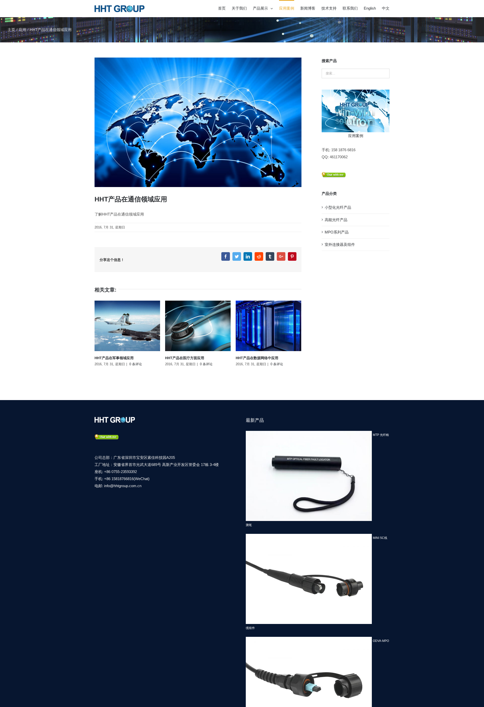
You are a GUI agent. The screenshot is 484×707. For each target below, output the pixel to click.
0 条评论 (135, 364)
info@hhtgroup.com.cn (122, 486)
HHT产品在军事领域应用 (114, 358)
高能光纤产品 (336, 220)
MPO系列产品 (337, 232)
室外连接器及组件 (340, 244)
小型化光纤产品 (338, 207)
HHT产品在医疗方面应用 (184, 358)
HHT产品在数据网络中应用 (257, 358)
